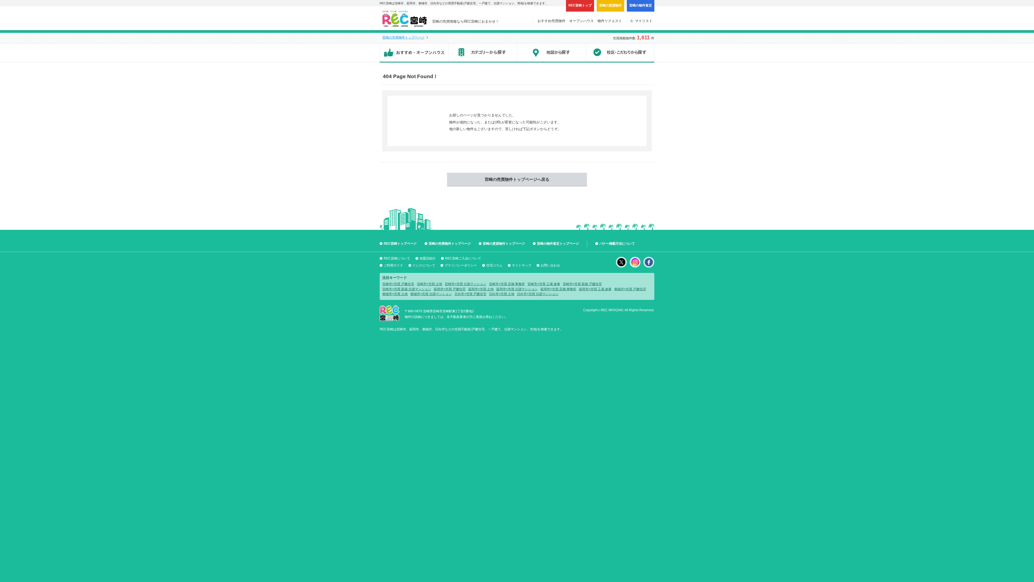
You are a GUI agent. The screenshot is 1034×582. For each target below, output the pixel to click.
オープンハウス (581, 21)
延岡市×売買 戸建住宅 (450, 289)
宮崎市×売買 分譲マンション (465, 284)
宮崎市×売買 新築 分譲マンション (406, 289)
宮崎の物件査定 (640, 5)
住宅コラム (494, 265)
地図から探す (551, 53)
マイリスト (643, 21)
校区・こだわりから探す (620, 53)
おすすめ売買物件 (551, 21)
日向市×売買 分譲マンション (537, 294)
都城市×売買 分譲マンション (431, 294)
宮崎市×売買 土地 (429, 284)
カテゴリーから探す (482, 53)
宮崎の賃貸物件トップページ (504, 243)
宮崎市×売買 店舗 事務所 (507, 284)
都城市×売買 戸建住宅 (630, 289)
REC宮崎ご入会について (463, 258)
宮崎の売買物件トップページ (403, 37)
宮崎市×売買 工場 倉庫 (544, 284)
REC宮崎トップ (580, 5)
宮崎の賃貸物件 (610, 5)
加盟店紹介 (428, 258)
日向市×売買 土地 (501, 294)
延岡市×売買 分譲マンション (517, 289)
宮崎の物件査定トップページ (558, 243)
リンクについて (424, 265)
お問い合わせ (550, 265)
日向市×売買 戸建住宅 (470, 294)
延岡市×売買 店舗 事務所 (558, 289)
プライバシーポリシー (461, 265)
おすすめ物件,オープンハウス (414, 53)
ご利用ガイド (393, 265)
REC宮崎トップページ (400, 243)
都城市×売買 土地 (395, 294)
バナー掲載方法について (617, 243)
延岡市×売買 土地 (481, 289)
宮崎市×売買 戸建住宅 (398, 284)
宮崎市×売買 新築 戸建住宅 (582, 284)
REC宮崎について (397, 258)
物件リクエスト (610, 21)
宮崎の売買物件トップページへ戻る (517, 179)
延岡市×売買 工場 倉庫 (595, 289)
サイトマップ (521, 265)
